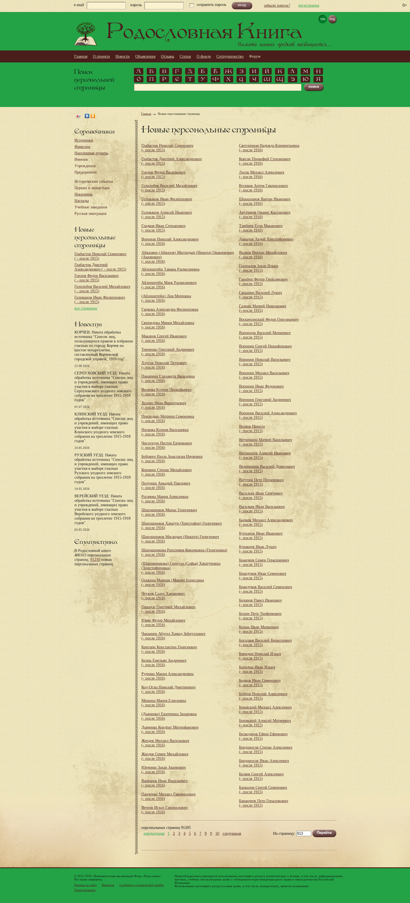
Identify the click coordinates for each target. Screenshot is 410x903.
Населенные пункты (91, 153)
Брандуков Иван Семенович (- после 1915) (262, 575)
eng (332, 19)
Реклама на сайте (85, 885)
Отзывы (167, 56)
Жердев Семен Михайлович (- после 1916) (164, 756)
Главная (80, 56)
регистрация (308, 5)
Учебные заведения (90, 207)
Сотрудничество (229, 56)
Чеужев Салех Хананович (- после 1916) (163, 596)
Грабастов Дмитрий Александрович (100, 267)
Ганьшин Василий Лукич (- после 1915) (260, 295)
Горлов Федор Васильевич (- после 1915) (163, 174)
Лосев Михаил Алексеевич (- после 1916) (261, 174)
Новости (122, 56)
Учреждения (84, 166)
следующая (232, 834)
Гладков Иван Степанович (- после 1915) (163, 228)
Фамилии (82, 147)
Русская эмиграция (90, 213)
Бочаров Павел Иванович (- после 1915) (260, 602)
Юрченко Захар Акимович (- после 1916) (163, 769)
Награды (81, 201)
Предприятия (85, 172)
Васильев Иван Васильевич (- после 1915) (262, 509)
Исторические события (93, 181)
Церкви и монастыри (92, 188)
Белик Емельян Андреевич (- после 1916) (163, 662)
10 (217, 834)
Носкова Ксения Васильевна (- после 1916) (165, 432)
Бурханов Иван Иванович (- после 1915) (261, 535)
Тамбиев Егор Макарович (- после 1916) (261, 228)
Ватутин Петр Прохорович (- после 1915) (261, 482)
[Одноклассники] (93, 116)
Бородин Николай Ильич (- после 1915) (260, 656)
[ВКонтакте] (87, 116)
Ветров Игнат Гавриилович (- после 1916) (164, 809)
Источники (83, 140)
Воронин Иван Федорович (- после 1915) (261, 388)
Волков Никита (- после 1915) (252, 428)
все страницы (85, 308)
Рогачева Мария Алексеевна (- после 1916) (164, 499)
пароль (136, 5)
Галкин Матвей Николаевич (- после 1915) (262, 308)
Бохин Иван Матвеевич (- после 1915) (259, 629)
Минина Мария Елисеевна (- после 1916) (163, 702)
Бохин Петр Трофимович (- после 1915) (260, 616)
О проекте (101, 56)
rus (322, 19)
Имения (81, 159)
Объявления (145, 56)
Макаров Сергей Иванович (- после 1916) (164, 338)
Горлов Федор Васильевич (96, 278)
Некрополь (83, 194)
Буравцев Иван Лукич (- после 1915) (257, 549)
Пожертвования (84, 890)
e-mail (79, 5)
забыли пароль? (277, 5)
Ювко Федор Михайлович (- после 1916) (163, 622)
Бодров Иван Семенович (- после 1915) (260, 682)
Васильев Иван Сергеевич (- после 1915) (261, 495)
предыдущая (154, 834)
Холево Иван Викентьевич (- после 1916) (163, 405)
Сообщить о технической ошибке (141, 885)
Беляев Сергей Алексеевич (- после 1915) (261, 776)
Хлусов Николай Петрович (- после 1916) (164, 365)
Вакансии (108, 885)
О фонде (204, 56)
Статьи (185, 56)
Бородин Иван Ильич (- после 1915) (257, 669)
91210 (95, 560)
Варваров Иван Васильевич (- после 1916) (164, 783)
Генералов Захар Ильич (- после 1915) (258, 268)
